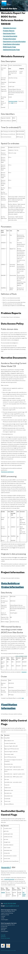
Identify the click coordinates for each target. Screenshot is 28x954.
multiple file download (9, 879)
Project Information (9, 39)
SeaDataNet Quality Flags (11, 49)
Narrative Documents (10, 36)
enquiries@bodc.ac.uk (12, 906)
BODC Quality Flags (9, 47)
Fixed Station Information (11, 44)
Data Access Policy (9, 33)
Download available (13, 101)
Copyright (3, 935)
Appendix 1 (24, 672)
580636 (3, 892)
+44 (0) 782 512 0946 (9, 903)
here (23, 698)
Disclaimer (3, 936)
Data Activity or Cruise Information (14, 41)
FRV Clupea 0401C (24, 894)
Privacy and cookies (5, 938)
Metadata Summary (9, 28)
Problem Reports (8, 31)
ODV (12, 103)
